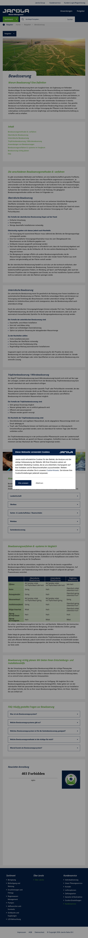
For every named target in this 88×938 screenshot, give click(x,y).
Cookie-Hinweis (53, 470)
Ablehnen (39, 483)
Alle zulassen (23, 483)
